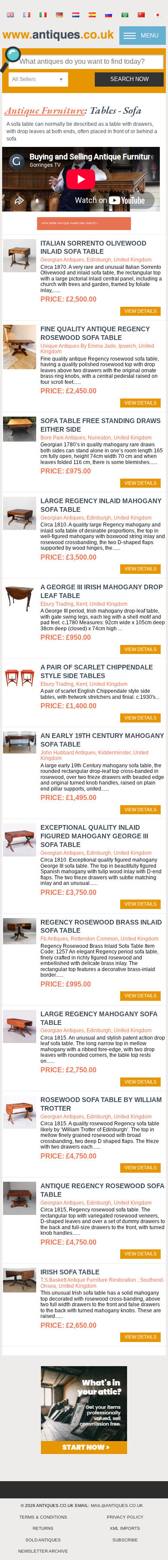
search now (129, 79)
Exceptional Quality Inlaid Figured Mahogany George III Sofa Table (94, 836)
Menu (150, 35)
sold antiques (43, 1540)
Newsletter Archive (43, 1551)
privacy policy (125, 1517)
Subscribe (125, 1540)
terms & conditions (43, 1517)
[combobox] (38, 79)
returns (43, 1528)
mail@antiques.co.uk (117, 1505)
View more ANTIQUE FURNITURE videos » (69, 223)
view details (140, 311)
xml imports (125, 1528)
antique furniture (44, 110)
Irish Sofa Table (70, 1272)
